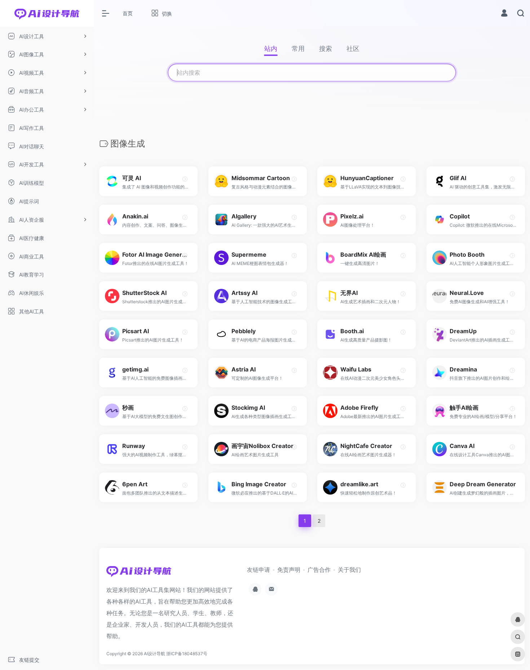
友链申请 (258, 569)
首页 (128, 13)
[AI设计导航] (138, 573)
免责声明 (288, 569)
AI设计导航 (154, 653)
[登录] (504, 14)
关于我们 (349, 569)
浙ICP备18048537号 (186, 653)
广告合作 (319, 569)
